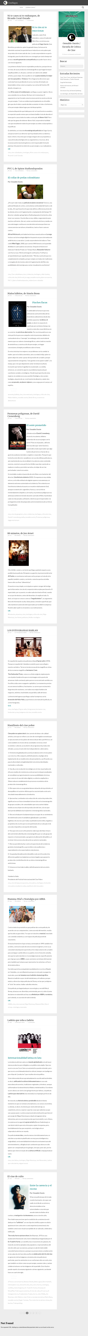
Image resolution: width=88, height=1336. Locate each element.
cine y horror (37, 1285)
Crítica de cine (18, 295)
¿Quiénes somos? (30, 7)
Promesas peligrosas (43, 517)
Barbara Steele (29, 1282)
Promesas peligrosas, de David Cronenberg (23, 415)
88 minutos (11, 614)
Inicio (21, 7)
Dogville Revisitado (66, 82)
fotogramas (31, 709)
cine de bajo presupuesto (19, 883)
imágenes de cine (25, 712)
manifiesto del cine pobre (35, 886)
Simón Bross (33, 397)
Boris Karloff (47, 1282)
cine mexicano (27, 394)
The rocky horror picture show (39, 1300)
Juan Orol (26, 1297)
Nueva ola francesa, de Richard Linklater (69, 86)
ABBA (10, 1004)
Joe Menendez (41, 1160)
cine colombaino (16, 152)
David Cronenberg (14, 517)
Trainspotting (17, 1303)
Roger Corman (23, 1300)
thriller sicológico (34, 617)
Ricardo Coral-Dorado (15, 155)
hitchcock (21, 277)
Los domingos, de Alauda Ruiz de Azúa (71, 93)
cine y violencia (28, 274)
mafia (23, 517)
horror (35, 1294)
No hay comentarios (32, 170)
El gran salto (23, 709)
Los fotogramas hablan (21, 632)
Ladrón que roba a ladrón (20, 1020)
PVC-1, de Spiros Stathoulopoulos (25, 168)
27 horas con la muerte (15, 1282)
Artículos (17, 1178)
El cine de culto (15, 1176)
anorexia (11, 394)
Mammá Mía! (39, 1004)
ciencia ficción (24, 1285)
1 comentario (30, 20)
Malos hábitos (12, 397)
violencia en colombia (36, 280)
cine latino (14, 1160)
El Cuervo (44, 1291)
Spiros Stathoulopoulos (20, 280)
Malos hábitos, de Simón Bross (23, 293)
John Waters (18, 1297)
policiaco (25, 617)
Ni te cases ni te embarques (39, 152)
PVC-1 (10, 280)
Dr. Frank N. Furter (30, 1288)
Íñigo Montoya (30, 1004)
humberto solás (21, 886)
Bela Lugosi (38, 1282)
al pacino (19, 614)
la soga (27, 277)
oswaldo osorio (35, 277)
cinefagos (26, 152)
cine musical (20, 1004)
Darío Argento (19, 1288)
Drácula (40, 1288)
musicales (23, 1007)
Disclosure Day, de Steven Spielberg (70, 90)
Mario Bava (48, 1297)
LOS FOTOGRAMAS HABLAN (22, 630)
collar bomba (45, 274)
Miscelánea (18, 535)
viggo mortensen (13, 520)
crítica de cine (12, 277)
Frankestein (23, 1294)
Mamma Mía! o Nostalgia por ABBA (26, 899)
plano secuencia (46, 277)
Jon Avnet (18, 617)
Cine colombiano (19, 20)
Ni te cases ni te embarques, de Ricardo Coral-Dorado (23, 17)
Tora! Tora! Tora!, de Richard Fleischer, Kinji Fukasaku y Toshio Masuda (71, 78)
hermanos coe (40, 709)
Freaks (30, 1294)
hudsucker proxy (13, 712)
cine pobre (32, 883)
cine (9, 152)
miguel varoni (23, 1163)
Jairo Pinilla (41, 1294)
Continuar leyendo (13, 269)
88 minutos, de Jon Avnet (20, 533)
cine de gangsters (17, 514)
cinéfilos (11, 1288)
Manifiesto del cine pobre (21, 725)
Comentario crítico (20, 1022)
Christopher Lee (13, 1285)
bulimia (16, 394)
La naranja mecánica (37, 1297)
